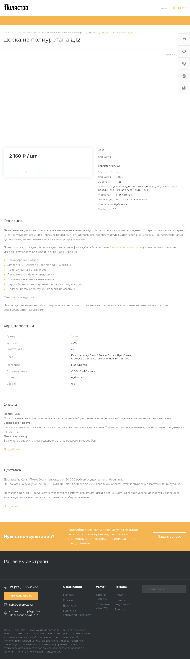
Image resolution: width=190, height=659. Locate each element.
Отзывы (68, 600)
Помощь (120, 587)
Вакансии (69, 605)
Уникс (115, 172)
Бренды (119, 609)
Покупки (120, 595)
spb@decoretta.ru (21, 604)
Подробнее (12, 449)
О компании (72, 587)
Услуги (101, 587)
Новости (69, 595)
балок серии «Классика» (126, 247)
